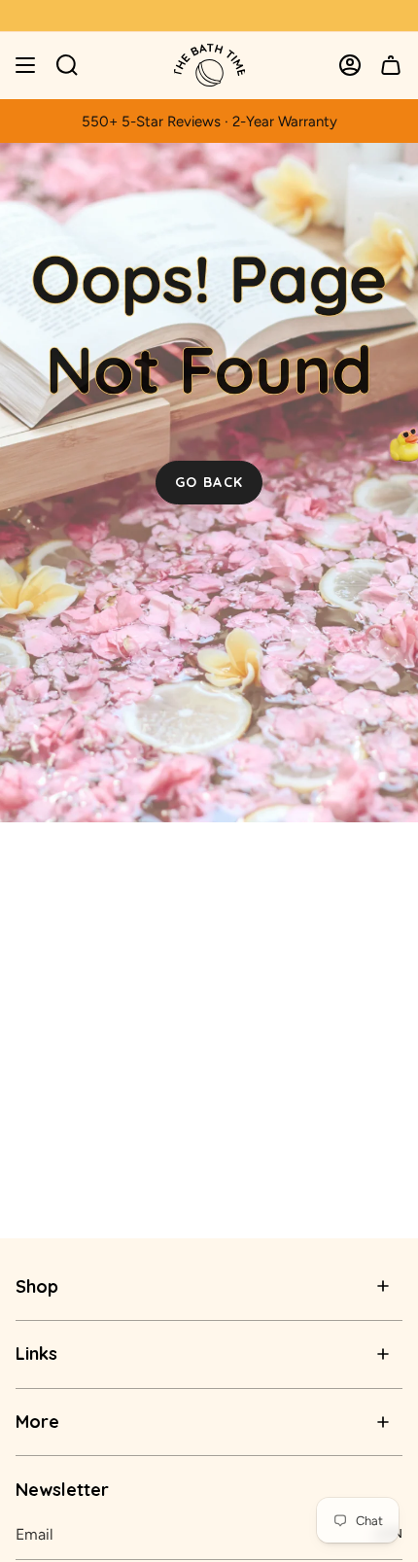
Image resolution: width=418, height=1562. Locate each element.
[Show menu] (25, 65)
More (37, 1421)
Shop (37, 1286)
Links (36, 1353)
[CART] (390, 65)
